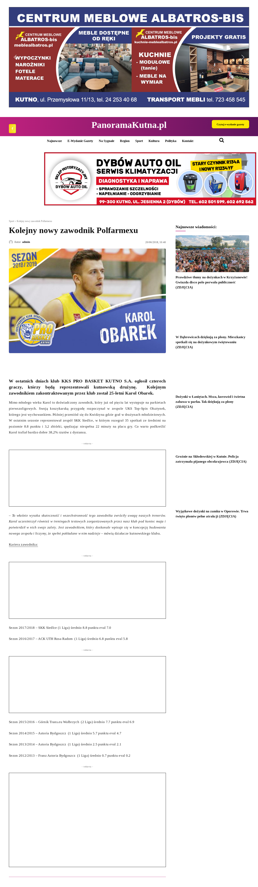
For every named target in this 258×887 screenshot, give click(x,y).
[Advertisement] (87, 478)
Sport (11, 221)
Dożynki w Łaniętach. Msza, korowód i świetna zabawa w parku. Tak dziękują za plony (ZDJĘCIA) (210, 402)
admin (26, 242)
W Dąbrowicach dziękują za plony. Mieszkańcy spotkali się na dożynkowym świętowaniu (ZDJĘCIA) (211, 342)
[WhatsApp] (31, 363)
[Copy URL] (50, 363)
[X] (22, 363)
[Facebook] (12, 128)
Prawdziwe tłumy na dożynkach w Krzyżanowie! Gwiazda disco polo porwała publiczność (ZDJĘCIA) (212, 282)
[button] (15, 57)
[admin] (11, 242)
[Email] (41, 363)
